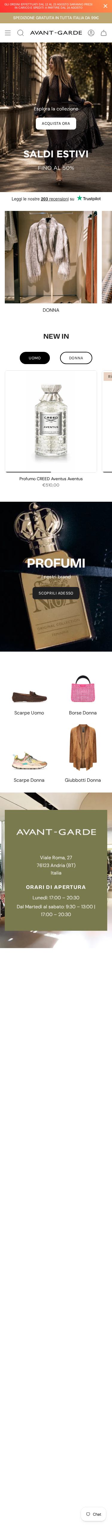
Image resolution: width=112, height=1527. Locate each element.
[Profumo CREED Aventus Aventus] (51, 421)
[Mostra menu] (8, 33)
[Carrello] (103, 33)
